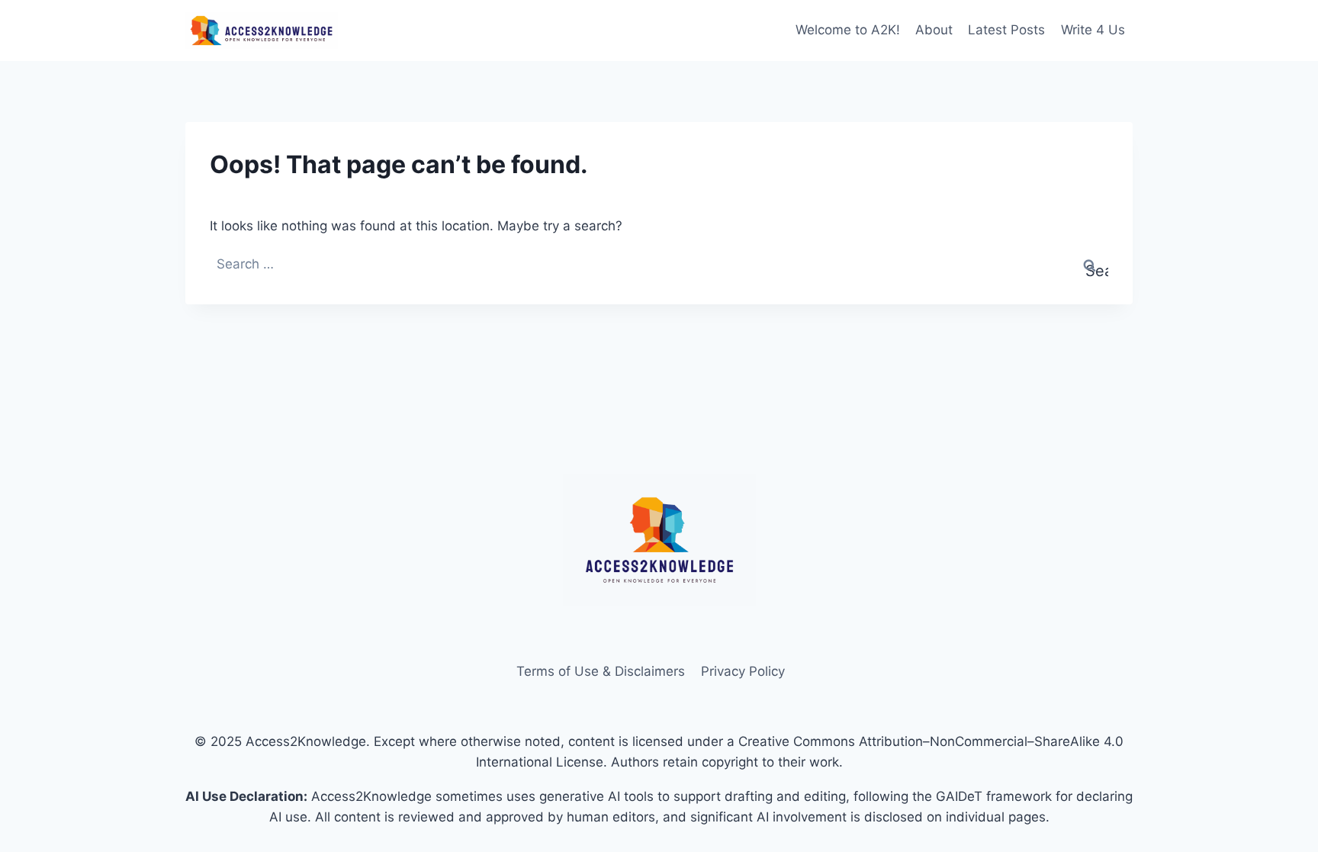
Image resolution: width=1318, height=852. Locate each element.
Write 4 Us (1093, 29)
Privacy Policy (743, 671)
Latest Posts (1006, 29)
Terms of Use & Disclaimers (600, 671)
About (934, 29)
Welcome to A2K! (848, 29)
